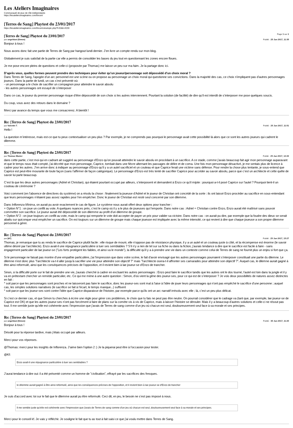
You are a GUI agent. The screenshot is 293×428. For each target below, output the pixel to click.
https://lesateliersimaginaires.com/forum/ (23, 15)
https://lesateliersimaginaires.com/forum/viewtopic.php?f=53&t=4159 (36, 28)
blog (153, 51)
